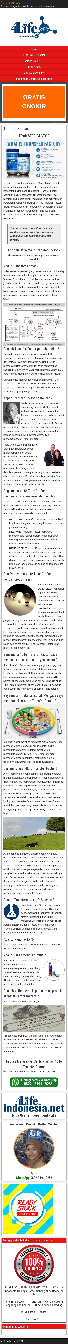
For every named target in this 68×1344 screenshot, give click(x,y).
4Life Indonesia (11, 3)
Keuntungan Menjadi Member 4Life (34, 78)
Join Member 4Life (34, 72)
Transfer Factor (15, 128)
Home (34, 49)
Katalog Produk (32, 61)
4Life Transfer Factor (34, 55)
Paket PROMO (34, 66)
